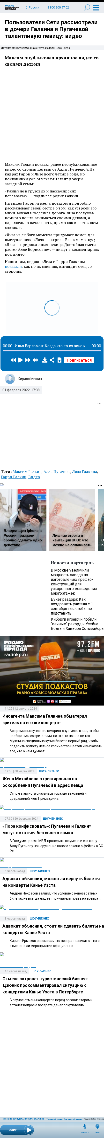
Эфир (97, 1132)
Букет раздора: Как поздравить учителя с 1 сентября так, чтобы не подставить (72, 606)
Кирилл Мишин (30, 379)
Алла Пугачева (57, 471)
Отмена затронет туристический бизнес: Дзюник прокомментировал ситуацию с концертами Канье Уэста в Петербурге (45, 985)
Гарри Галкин (13, 476)
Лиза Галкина (84, 471)
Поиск (87, 7)
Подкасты (84, 1132)
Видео (34, 476)
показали (13, 266)
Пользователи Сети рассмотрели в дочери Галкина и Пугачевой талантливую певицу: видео (51, 29)
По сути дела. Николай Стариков (26, 1119)
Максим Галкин (27, 471)
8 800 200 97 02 (58, 7)
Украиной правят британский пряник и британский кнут (73, 1119)
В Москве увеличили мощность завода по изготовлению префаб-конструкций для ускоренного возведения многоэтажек (74, 582)
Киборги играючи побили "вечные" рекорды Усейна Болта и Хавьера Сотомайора (77, 624)
